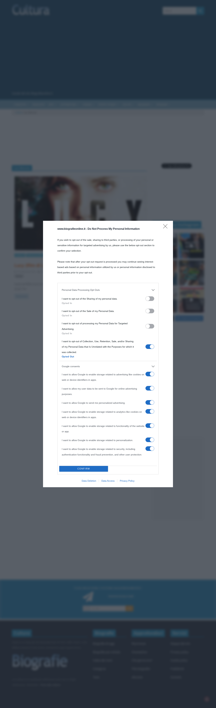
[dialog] (108, 354)
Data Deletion (89, 480)
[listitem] (108, 290)
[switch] (149, 298)
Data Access (108, 480)
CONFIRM (83, 468)
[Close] (166, 227)
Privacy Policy (127, 480)
